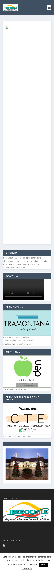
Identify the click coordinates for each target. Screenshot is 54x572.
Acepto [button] (44, 564)
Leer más (27, 568)
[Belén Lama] (27, 371)
